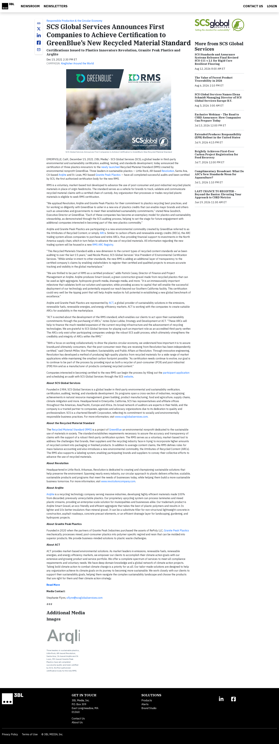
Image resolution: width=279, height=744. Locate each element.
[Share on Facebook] (39, 42)
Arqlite (62, 174)
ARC (102, 233)
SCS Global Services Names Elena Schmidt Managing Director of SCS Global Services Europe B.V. (218, 97)
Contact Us (78, 718)
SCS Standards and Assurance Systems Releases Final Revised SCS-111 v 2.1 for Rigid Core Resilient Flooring (216, 59)
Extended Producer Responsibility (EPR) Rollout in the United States (218, 136)
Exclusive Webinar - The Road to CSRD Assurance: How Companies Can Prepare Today (218, 117)
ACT (111, 302)
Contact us (253, 6)
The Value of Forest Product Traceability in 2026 (213, 79)
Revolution (168, 171)
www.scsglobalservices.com (131, 416)
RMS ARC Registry (102, 244)
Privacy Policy (10, 734)
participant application (176, 372)
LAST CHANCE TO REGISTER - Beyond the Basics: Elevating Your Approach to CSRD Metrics (218, 194)
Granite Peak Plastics (108, 174)
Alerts (145, 704)
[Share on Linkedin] (39, 35)
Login (272, 6)
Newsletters (55, 6)
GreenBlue (115, 429)
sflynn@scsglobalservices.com (85, 597)
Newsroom (30, 6)
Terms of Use (30, 734)
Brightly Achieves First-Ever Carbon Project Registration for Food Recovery (216, 154)
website (128, 376)
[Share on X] (39, 28)
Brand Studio (148, 708)
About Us (77, 722)
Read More (53, 584)
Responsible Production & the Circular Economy (74, 20)
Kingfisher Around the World (77, 63)
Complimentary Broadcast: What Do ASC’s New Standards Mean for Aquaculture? (219, 174)
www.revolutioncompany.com (118, 481)
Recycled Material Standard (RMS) (72, 429)
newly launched (110, 167)
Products (146, 700)
